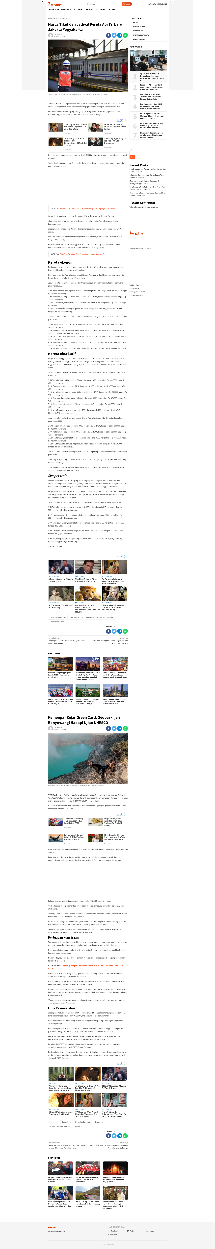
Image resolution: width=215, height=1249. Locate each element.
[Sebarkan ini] (108, 35)
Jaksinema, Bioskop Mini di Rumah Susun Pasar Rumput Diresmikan (87, 1179)
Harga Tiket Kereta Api (58, 617)
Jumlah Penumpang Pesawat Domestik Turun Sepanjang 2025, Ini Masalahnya (87, 701)
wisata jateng (139, 26)
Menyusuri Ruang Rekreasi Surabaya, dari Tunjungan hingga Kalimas (114, 1179)
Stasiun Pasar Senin (57, 622)
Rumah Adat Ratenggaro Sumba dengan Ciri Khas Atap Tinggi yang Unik (110, 640)
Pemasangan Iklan (136, 295)
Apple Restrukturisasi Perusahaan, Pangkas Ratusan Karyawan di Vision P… (152, 77)
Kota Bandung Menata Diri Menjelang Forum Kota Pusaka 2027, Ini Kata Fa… (151, 125)
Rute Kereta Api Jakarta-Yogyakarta (99, 617)
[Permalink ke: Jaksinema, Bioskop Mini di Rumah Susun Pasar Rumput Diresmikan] (88, 1168)
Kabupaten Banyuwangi (83, 1122)
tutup (43, 1)
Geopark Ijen (66, 1122)
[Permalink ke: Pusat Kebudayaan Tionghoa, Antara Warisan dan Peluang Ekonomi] (60, 1168)
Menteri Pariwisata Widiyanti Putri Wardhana (66, 1126)
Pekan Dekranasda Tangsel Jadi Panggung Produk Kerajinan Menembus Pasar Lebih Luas (66, 1145)
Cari (131, 150)
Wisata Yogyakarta (141, 35)
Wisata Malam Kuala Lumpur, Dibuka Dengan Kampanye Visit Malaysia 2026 (114, 701)
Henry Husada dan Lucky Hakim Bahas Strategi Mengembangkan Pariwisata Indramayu (114, 1205)
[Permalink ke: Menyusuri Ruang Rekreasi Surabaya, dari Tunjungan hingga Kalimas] (115, 1168)
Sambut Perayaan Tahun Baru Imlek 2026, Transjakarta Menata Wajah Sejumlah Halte (115, 675)
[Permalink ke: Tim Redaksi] (50, 35)
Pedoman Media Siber (56, 1231)
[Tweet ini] (114, 35)
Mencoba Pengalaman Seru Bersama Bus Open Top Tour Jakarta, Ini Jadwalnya (109, 1145)
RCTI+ (135, 22)
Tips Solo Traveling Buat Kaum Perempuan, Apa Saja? (82, 254)
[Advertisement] (34, 52)
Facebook (114, 1231)
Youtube (114, 1235)
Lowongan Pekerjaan (137, 291)
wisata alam (138, 31)
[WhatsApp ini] (125, 35)
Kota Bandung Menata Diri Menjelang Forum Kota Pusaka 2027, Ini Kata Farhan (59, 1204)
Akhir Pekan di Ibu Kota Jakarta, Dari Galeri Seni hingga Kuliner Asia (150, 96)
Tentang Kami (134, 285)
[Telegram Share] (119, 35)
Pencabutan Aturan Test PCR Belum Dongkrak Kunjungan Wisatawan (88, 208)
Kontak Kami (134, 288)
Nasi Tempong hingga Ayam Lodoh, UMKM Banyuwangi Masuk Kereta (59, 675)
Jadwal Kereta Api (76, 617)
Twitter (132, 1231)
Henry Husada (139, 39)
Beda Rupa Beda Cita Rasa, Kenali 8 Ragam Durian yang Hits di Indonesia (66, 640)
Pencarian (127, 4)
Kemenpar (99, 1122)
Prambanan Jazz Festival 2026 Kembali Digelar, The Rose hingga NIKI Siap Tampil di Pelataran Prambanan (88, 676)
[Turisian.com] (55, 4)
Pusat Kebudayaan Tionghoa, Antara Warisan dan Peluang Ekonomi (60, 1179)
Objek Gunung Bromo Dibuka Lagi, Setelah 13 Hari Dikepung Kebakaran (88, 1204)
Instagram (152, 1231)
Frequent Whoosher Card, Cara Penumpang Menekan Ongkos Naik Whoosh (151, 87)
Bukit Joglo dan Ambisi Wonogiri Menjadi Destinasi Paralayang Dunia (151, 116)
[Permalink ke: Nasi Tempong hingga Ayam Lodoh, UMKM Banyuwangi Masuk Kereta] (60, 664)
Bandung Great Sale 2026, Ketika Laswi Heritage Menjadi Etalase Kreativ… (151, 106)
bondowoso (54, 1122)
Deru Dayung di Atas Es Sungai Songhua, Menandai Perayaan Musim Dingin (60, 701)
